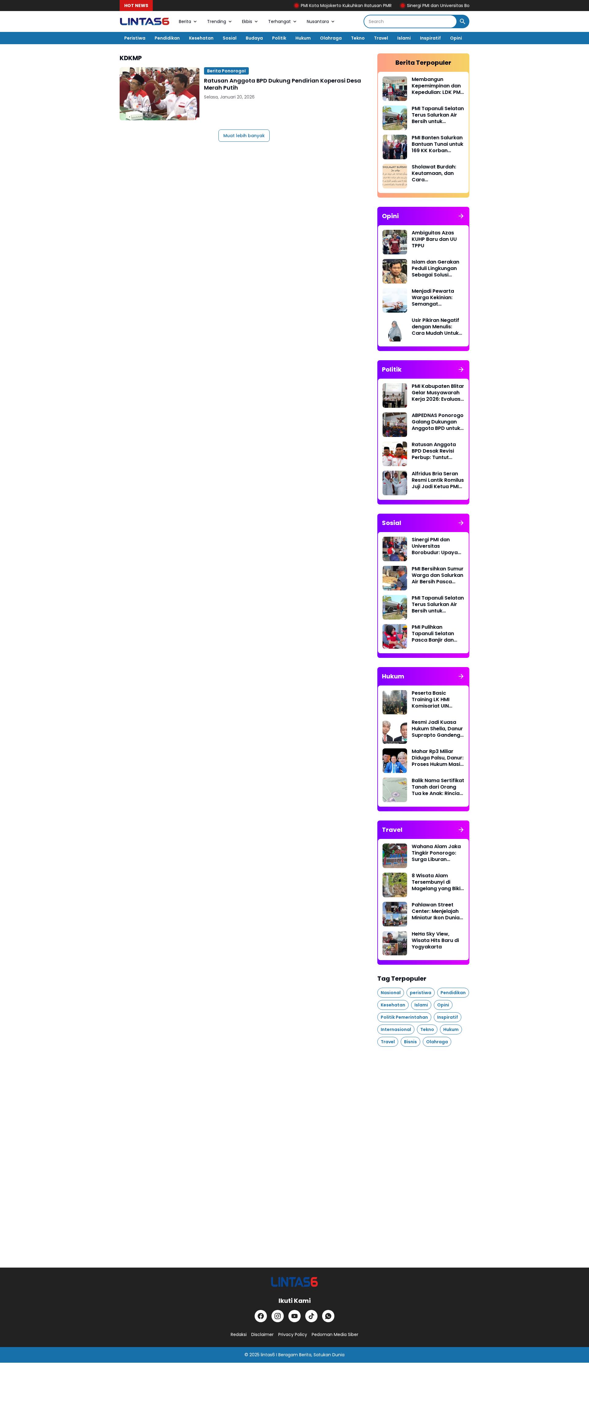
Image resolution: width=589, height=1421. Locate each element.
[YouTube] (294, 1316)
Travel (381, 38)
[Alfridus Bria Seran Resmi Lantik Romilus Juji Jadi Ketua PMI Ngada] (395, 483)
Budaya (254, 38)
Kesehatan (201, 38)
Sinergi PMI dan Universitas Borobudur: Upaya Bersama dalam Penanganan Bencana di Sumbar (436, 546)
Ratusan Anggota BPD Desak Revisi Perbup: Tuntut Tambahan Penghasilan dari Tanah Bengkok (434, 451)
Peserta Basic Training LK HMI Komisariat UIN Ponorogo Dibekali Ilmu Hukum (435, 699)
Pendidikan (167, 38)
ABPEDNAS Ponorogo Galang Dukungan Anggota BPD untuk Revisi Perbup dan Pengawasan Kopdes (438, 421)
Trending (216, 21)
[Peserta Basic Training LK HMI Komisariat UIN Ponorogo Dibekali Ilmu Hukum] (395, 702)
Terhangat (279, 21)
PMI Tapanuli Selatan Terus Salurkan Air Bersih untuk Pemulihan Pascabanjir (438, 115)
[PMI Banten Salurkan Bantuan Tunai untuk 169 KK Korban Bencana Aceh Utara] (395, 147)
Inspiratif (430, 38)
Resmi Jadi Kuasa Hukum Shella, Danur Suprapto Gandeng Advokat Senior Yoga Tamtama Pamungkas (437, 728)
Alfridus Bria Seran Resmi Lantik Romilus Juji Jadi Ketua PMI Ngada (438, 480)
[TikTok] (311, 1316)
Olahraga (331, 38)
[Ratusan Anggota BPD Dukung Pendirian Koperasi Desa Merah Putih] (159, 93)
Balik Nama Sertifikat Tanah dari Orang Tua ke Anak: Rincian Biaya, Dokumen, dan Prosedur (438, 787)
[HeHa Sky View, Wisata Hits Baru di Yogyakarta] (395, 943)
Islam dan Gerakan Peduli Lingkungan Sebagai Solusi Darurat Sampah (435, 268)
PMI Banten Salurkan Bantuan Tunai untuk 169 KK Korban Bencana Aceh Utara (437, 144)
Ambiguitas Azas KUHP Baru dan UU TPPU (434, 239)
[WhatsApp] (328, 1316)
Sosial (230, 38)
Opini (456, 38)
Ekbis (247, 21)
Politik (279, 38)
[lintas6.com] (294, 1282)
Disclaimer (262, 1334)
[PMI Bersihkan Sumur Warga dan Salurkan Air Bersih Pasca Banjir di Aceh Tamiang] (395, 578)
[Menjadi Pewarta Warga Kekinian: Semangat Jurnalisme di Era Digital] (395, 300)
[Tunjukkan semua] (461, 216)
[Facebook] (261, 1316)
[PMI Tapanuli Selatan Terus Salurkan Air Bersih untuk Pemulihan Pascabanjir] (395, 118)
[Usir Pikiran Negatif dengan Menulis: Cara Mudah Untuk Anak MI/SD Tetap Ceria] (395, 329)
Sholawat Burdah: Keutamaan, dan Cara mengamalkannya (435, 173)
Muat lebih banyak (244, 136)
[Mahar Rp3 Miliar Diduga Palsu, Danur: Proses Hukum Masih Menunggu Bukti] (395, 760)
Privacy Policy (292, 1334)
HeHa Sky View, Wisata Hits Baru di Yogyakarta (435, 940)
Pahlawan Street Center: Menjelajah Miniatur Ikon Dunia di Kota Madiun (436, 911)
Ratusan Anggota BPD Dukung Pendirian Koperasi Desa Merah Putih (282, 84)
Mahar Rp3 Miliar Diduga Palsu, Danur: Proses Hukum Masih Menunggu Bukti (438, 757)
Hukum (303, 38)
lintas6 (268, 1355)
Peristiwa (134, 38)
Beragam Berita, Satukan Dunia (311, 1355)
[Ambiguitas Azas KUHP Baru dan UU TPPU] (395, 242)
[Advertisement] (423, 1148)
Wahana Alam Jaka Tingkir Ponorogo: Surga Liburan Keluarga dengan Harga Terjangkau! (436, 853)
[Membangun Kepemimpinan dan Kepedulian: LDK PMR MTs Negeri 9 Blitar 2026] (395, 88)
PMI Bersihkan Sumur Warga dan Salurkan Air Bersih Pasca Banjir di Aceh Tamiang (438, 575)
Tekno (358, 38)
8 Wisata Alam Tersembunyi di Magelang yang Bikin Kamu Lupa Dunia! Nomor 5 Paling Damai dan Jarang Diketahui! (438, 882)
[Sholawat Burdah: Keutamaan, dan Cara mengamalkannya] (395, 176)
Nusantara (318, 21)
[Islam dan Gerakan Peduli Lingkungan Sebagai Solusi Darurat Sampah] (395, 271)
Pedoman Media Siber (335, 1334)
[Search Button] (462, 21)
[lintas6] (145, 21)
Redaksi (239, 1334)
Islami (404, 38)
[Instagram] (277, 1316)
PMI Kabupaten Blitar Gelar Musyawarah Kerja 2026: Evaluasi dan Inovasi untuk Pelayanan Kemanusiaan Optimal (438, 392)
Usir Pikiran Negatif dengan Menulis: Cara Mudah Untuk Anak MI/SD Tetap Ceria (435, 326)
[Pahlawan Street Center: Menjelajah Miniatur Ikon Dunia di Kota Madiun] (395, 914)
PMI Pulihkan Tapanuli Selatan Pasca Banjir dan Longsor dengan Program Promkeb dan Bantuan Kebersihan (435, 633)
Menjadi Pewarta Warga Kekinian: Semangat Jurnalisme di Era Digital (433, 297)
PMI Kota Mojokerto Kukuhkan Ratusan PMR (318, 5)
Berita (185, 21)
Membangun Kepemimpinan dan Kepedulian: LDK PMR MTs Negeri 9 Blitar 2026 (438, 85)
